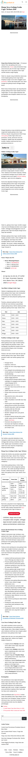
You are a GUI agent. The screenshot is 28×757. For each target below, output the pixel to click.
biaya (22, 507)
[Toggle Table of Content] (11, 148)
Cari (2, 716)
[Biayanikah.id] (7, 2)
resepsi (12, 66)
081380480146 (15, 262)
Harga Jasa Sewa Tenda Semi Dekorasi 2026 (12, 735)
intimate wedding (21, 176)
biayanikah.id (17, 694)
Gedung (5, 706)
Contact (10, 749)
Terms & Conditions (17, 752)
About (5, 749)
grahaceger (14, 268)
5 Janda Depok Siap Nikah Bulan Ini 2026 (13, 708)
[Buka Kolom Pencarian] (22, 2)
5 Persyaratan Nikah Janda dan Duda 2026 (14, 710)
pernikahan (4, 81)
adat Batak (11, 420)
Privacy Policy (9, 752)
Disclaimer (15, 749)
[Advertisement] (14, 48)
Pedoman (22, 749)
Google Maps (12, 282)
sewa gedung (4, 135)
